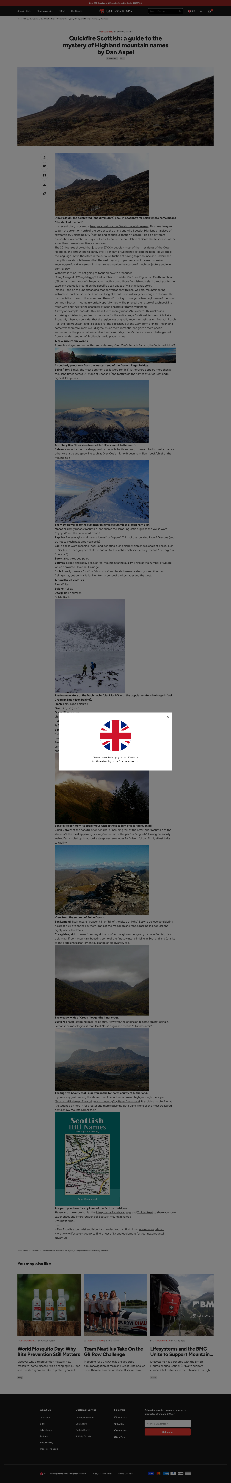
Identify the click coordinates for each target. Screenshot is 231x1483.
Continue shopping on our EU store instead (113, 761)
